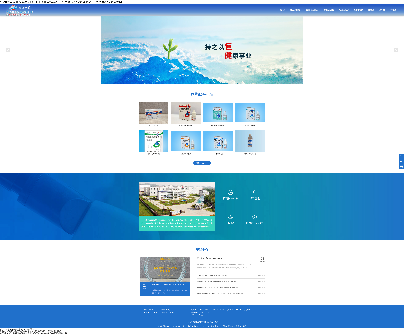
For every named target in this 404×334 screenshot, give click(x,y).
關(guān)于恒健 (295, 10)
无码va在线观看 (14, 333)
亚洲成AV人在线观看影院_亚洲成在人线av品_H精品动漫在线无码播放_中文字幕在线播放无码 (61, 2)
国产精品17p (4, 333)
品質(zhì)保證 (358, 10)
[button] (396, 50)
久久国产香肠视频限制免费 (59, 333)
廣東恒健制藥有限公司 (19, 10)
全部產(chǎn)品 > (202, 163)
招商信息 (371, 10)
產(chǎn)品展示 (344, 10)
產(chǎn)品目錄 (329, 10)
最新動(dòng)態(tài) (312, 10)
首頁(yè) (282, 10)
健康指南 (382, 10)
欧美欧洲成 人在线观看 (41, 333)
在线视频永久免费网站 (26, 333)
